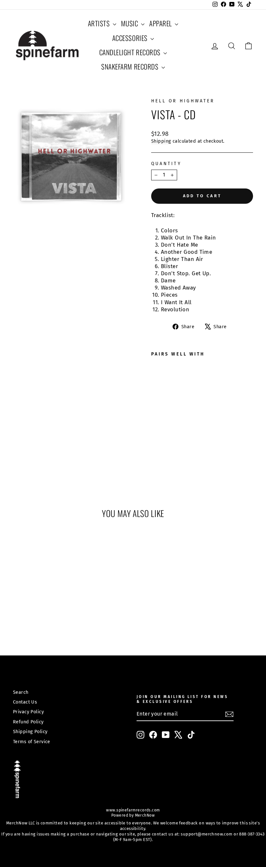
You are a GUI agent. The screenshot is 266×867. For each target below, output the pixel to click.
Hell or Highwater (182, 101)
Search (21, 692)
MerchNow (144, 815)
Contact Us (25, 702)
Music (130, 23)
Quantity (166, 163)
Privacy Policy (28, 712)
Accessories (130, 38)
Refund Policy (28, 722)
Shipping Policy (30, 731)
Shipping (161, 141)
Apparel (161, 23)
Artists (99, 23)
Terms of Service (31, 741)
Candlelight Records (130, 52)
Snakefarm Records (130, 66)
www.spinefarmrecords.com (133, 810)
